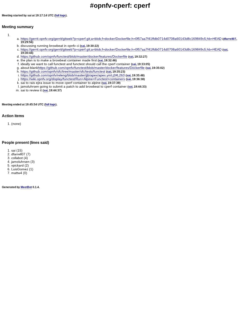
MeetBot (26, 187)
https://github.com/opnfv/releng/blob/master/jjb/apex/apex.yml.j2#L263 (73, 75)
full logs (60, 15)
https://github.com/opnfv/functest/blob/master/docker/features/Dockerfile (74, 56)
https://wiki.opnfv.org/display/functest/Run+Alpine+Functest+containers (73, 79)
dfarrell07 (229, 39)
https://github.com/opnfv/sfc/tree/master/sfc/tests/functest (63, 71)
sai (83, 46)
